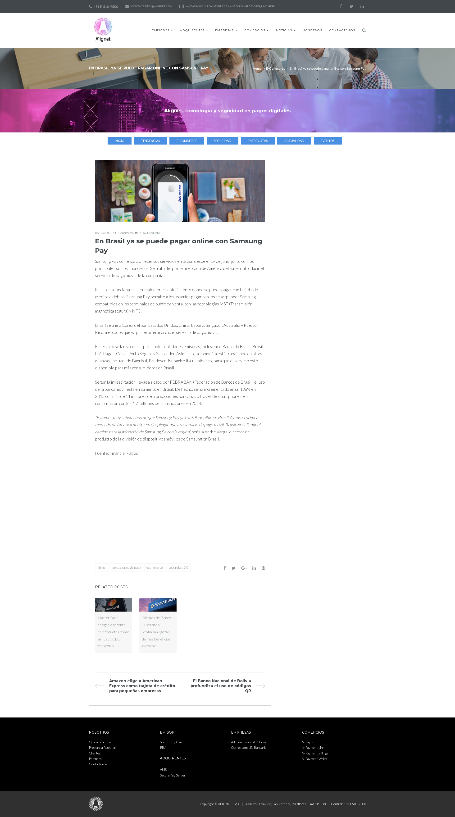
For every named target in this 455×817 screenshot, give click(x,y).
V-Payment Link (313, 747)
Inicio (119, 141)
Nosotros (312, 30)
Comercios (254, 30)
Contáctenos (342, 30)
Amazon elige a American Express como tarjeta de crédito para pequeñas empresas (142, 685)
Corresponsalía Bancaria (249, 747)
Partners (95, 759)
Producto (153, 233)
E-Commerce (275, 68)
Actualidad (294, 141)
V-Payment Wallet (315, 759)
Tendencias (150, 141)
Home (257, 68)
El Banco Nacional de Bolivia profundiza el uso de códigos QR (221, 685)
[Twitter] (351, 6)
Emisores (160, 30)
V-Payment (310, 742)
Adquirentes (192, 30)
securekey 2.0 (178, 567)
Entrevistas (258, 141)
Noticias (284, 30)
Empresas (224, 30)
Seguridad (222, 141)
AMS (163, 769)
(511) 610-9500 (106, 7)
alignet (102, 567)
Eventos (328, 141)
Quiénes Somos (100, 742)
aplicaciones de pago (126, 567)
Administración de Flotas (248, 742)
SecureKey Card (171, 742)
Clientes (95, 753)
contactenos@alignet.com (151, 6)
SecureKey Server (173, 775)
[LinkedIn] (362, 6)
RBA (163, 747)
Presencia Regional (102, 747)
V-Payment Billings (315, 753)
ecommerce (154, 567)
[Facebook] (341, 6)
